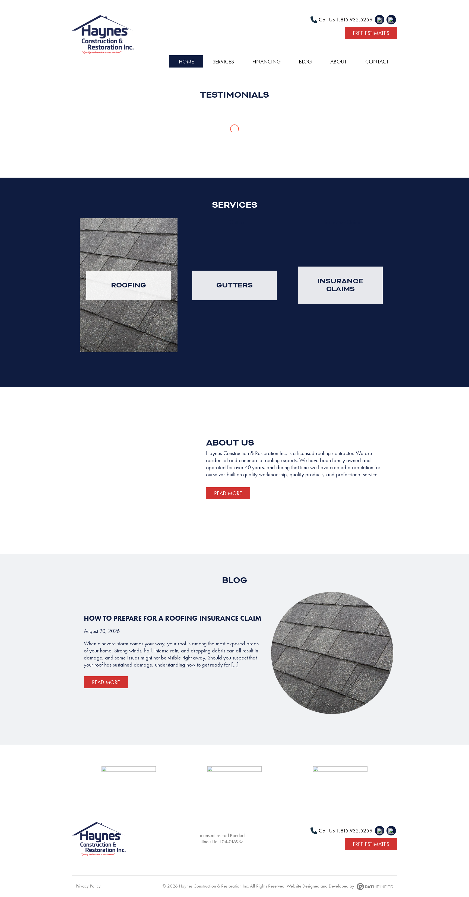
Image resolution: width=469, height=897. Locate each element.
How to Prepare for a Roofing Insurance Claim (172, 618)
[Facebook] (379, 19)
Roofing (128, 285)
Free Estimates (371, 33)
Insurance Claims (340, 285)
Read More (228, 493)
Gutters (234, 285)
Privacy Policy (88, 886)
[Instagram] (391, 19)
